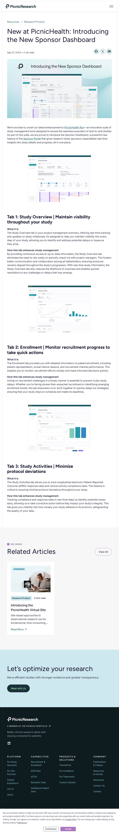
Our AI (10, 789)
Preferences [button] (22, 823)
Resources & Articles (98, 772)
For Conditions (66, 771)
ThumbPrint (65, 765)
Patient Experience (12, 781)
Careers (97, 791)
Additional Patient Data (40, 790)
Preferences (51, 829)
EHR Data (36, 771)
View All (103, 551)
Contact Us (99, 785)
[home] (20, 6)
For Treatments (67, 776)
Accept (68, 829)
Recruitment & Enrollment (38, 763)
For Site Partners (11, 772)
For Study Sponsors (12, 763)
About (10, 794)
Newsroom (98, 780)
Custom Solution (67, 782)
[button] (111, 6)
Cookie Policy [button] (71, 819)
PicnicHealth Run (74, 127)
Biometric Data (38, 782)
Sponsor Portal (32, 138)
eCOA (34, 776)
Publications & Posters (99, 763)
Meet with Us (18, 688)
